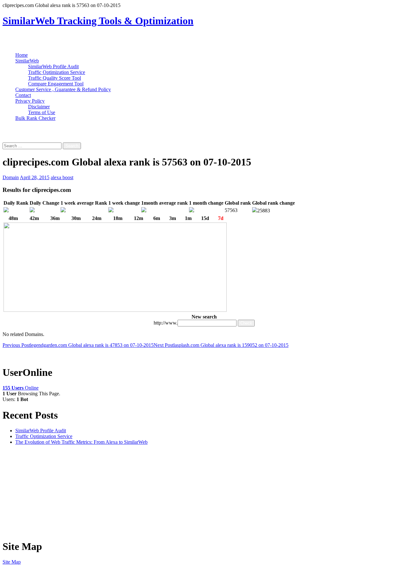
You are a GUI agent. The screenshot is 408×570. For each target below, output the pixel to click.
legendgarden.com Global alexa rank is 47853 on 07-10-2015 (78, 345)
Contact (23, 95)
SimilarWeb (27, 60)
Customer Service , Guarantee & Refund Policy (63, 89)
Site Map (12, 562)
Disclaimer (39, 106)
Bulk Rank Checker (35, 118)
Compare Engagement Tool (56, 83)
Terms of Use (41, 112)
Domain (11, 177)
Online (21, 388)
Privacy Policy (30, 101)
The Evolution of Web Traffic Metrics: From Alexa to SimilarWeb (81, 442)
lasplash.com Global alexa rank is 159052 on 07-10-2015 (221, 345)
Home (21, 55)
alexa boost (62, 177)
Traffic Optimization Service (56, 72)
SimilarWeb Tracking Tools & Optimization (98, 20)
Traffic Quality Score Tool (54, 78)
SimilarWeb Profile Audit (53, 66)
